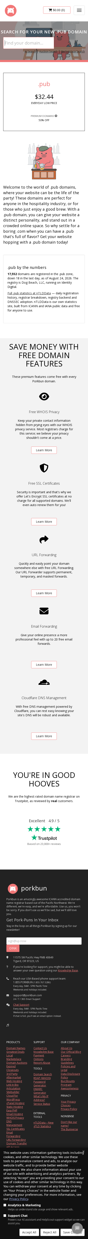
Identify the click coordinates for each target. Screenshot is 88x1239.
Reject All (49, 1232)
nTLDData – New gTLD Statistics (43, 1124)
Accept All (29, 1232)
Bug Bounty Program (68, 1083)
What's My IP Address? (41, 1098)
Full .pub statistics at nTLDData (29, 293)
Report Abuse (42, 1063)
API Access (12, 1147)
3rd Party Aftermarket (13, 1075)
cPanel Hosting (15, 1103)
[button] (7, 1025)
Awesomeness (69, 1088)
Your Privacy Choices (68, 1103)
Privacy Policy (18, 1199)
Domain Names (15, 1048)
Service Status (42, 1104)
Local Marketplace (13, 1057)
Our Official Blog (71, 1052)
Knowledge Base (68, 970)
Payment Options (39, 1057)
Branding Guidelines (67, 1061)
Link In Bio (12, 1085)
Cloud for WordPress (13, 1097)
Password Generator (40, 1083)
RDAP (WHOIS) (42, 1078)
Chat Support (21, 1005)
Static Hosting (14, 1107)
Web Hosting (14, 1081)
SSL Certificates (15, 1129)
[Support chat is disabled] (77, 1228)
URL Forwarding (16, 1140)
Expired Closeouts (12, 1068)
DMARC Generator (40, 1091)
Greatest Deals (15, 1052)
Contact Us (40, 1048)
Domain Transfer (16, 1143)
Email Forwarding (13, 1134)
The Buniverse (69, 1129)
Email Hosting (14, 1114)
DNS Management (14, 1123)
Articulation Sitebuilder (13, 1090)
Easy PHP (11, 1110)
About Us (66, 1048)
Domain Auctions (16, 1063)
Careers (65, 1055)
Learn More (44, 450)
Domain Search (43, 1074)
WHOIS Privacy (15, 1118)
